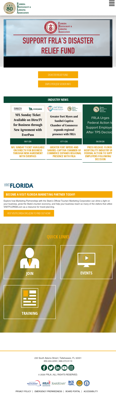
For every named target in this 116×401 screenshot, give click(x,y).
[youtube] (64, 368)
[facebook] (44, 368)
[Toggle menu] (112, 3)
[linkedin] (58, 368)
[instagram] (71, 368)
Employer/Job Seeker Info (58, 84)
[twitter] (51, 368)
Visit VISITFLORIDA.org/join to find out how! (28, 213)
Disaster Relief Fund (58, 75)
